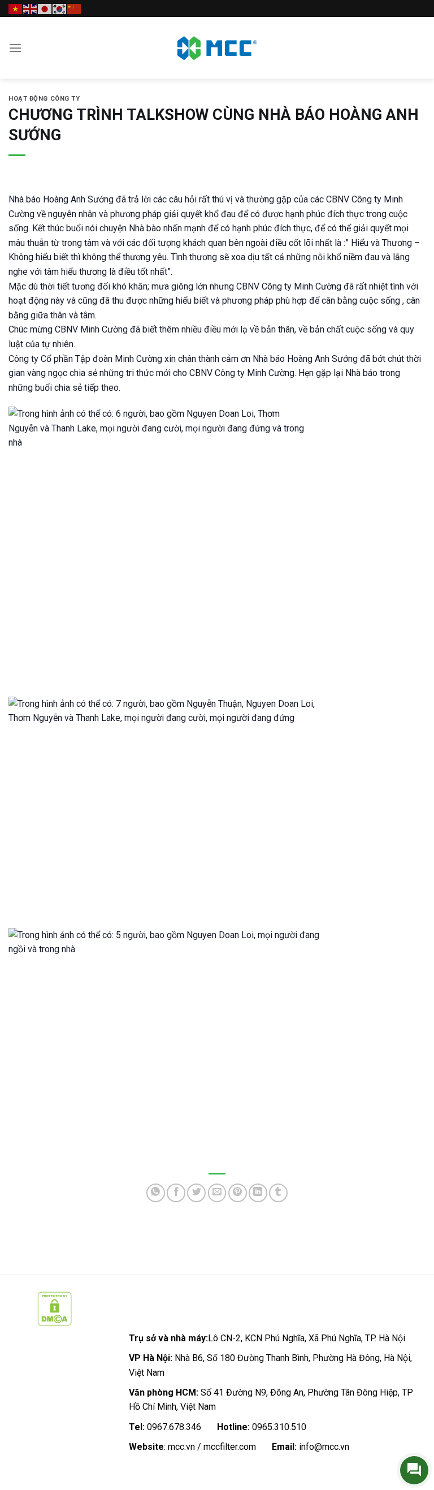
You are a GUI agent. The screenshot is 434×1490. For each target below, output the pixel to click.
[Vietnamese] (15, 8)
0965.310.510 (279, 1427)
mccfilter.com (229, 1446)
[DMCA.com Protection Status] (54, 1307)
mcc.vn (181, 1446)
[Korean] (60, 8)
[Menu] (15, 48)
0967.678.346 (174, 1427)
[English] (30, 8)
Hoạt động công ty (44, 98)
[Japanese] (45, 8)
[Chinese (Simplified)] (74, 8)
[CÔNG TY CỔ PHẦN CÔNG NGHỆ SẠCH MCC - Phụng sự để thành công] (217, 48)
